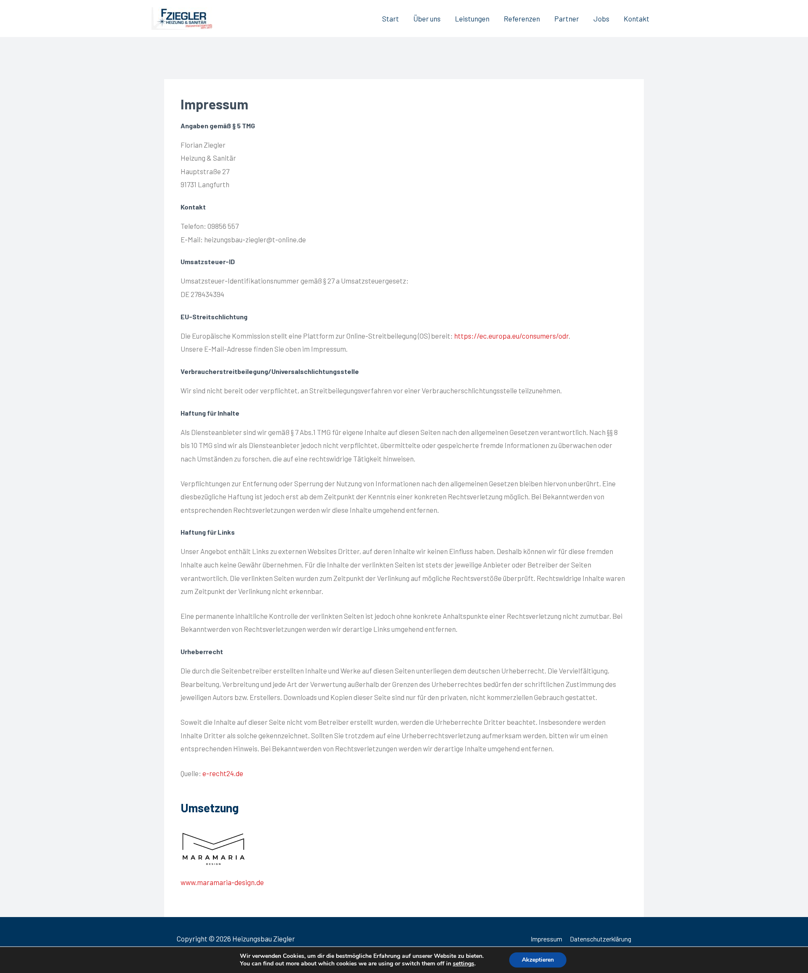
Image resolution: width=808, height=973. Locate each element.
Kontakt (636, 18)
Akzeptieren (538, 960)
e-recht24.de (222, 773)
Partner (566, 18)
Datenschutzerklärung (600, 939)
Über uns (427, 18)
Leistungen (472, 18)
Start (390, 18)
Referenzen (522, 18)
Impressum (546, 939)
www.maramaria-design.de (222, 882)
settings (463, 964)
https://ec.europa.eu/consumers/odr (511, 335)
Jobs (601, 18)
